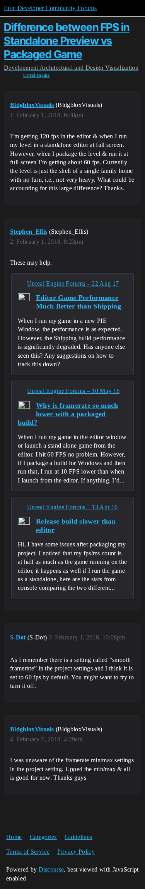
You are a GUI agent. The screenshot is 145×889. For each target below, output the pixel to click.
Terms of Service (27, 851)
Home (14, 837)
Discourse (51, 869)
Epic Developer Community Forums (50, 8)
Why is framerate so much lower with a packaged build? (68, 413)
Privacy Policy (75, 851)
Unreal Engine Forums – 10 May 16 (73, 391)
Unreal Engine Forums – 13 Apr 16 (72, 507)
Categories (43, 837)
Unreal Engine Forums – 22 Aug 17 (73, 283)
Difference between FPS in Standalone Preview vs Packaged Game (67, 41)
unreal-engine (36, 75)
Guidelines (78, 837)
